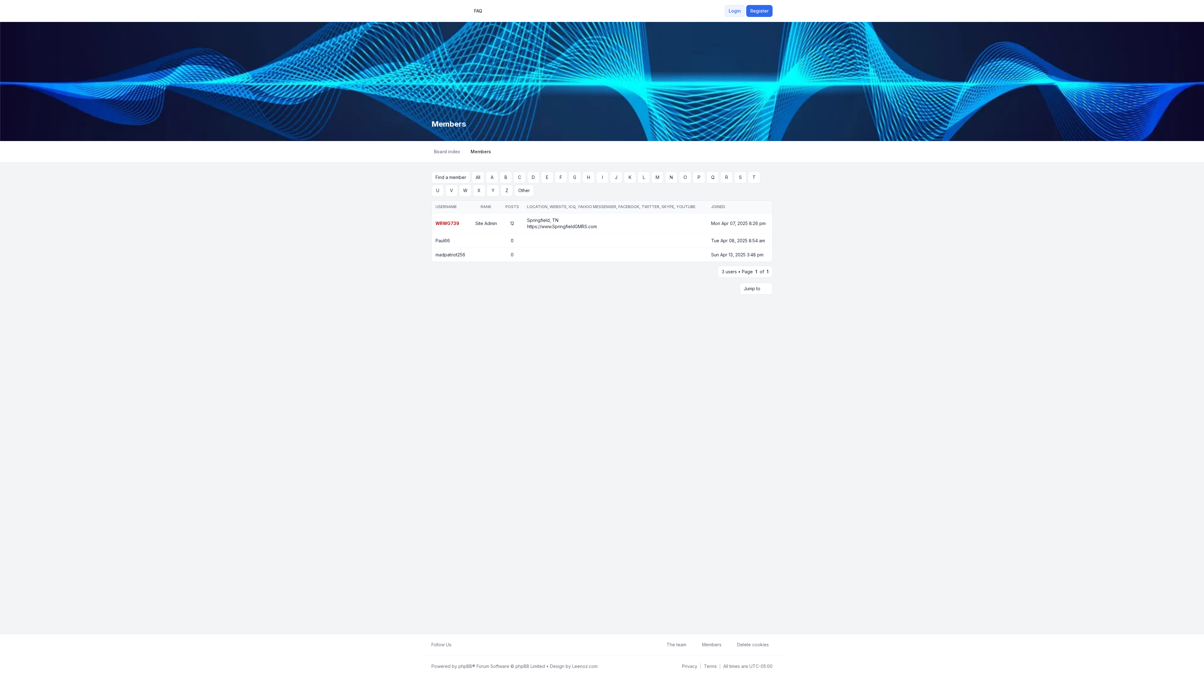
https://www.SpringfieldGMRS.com (562, 226)
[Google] (471, 644)
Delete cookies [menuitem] (753, 644)
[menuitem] (689, 666)
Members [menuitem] (711, 644)
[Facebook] (456, 644)
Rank (486, 206)
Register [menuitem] (759, 10)
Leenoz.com (585, 666)
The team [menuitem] (676, 644)
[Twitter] (461, 644)
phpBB (465, 666)
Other (524, 190)
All (478, 177)
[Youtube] (466, 644)
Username (446, 206)
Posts (512, 206)
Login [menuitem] (735, 10)
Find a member (451, 177)
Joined (718, 206)
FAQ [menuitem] (478, 10)
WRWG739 (447, 223)
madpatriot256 (450, 254)
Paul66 (443, 240)
